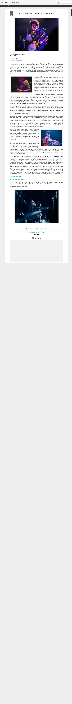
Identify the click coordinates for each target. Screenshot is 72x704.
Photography (34, 232)
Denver (42, 231)
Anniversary (23, 231)
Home (9, 5)
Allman (18, 231)
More (55, 231)
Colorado (38, 231)
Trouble (42, 232)
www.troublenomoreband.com (17, 179)
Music (58, 231)
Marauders (51, 231)
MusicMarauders (43, 228)
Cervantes (33, 231)
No (61, 231)
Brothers (29, 231)
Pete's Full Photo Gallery (15, 176)
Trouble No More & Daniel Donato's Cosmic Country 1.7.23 (36, 13)
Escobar (46, 231)
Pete (30, 232)
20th (16, 231)
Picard (39, 232)
